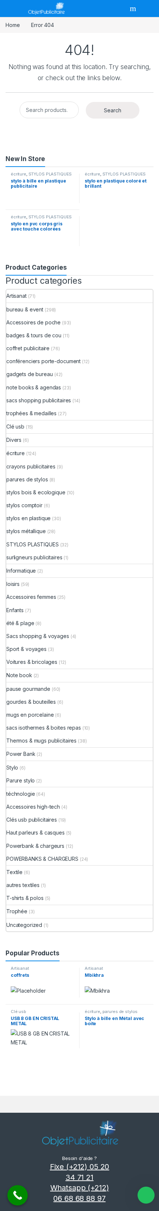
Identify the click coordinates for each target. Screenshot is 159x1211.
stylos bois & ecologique (35, 492)
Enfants (15, 610)
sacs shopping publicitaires (38, 400)
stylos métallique (26, 531)
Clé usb (15, 426)
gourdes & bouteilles (31, 702)
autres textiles (23, 885)
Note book (19, 675)
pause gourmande (28, 689)
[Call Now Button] (17, 1195)
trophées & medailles (31, 413)
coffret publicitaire (28, 348)
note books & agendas (33, 387)
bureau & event (24, 309)
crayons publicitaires (30, 466)
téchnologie (20, 794)
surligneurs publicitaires (34, 557)
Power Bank (20, 754)
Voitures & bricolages (31, 662)
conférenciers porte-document (43, 361)
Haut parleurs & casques (35, 832)
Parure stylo (20, 780)
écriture (18, 174)
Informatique (21, 570)
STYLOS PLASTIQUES (50, 174)
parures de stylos (27, 479)
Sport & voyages (26, 649)
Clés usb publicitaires (31, 819)
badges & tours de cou (33, 335)
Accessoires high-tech (33, 807)
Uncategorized (24, 925)
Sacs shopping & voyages (37, 636)
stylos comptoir (24, 505)
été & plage (20, 623)
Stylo (12, 767)
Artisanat (16, 296)
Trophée (16, 911)
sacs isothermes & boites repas (43, 727)
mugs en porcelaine (30, 715)
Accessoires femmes (31, 597)
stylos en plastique (28, 518)
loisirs (13, 584)
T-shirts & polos (25, 898)
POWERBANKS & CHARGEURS (42, 859)
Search (134, 8)
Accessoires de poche (33, 322)
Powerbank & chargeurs (35, 846)
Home (13, 25)
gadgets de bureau (29, 374)
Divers (13, 440)
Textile (14, 872)
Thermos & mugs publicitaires (41, 740)
